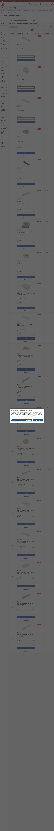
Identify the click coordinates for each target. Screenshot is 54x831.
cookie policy (35, 416)
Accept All (16, 420)
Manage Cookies (27, 420)
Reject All (38, 420)
